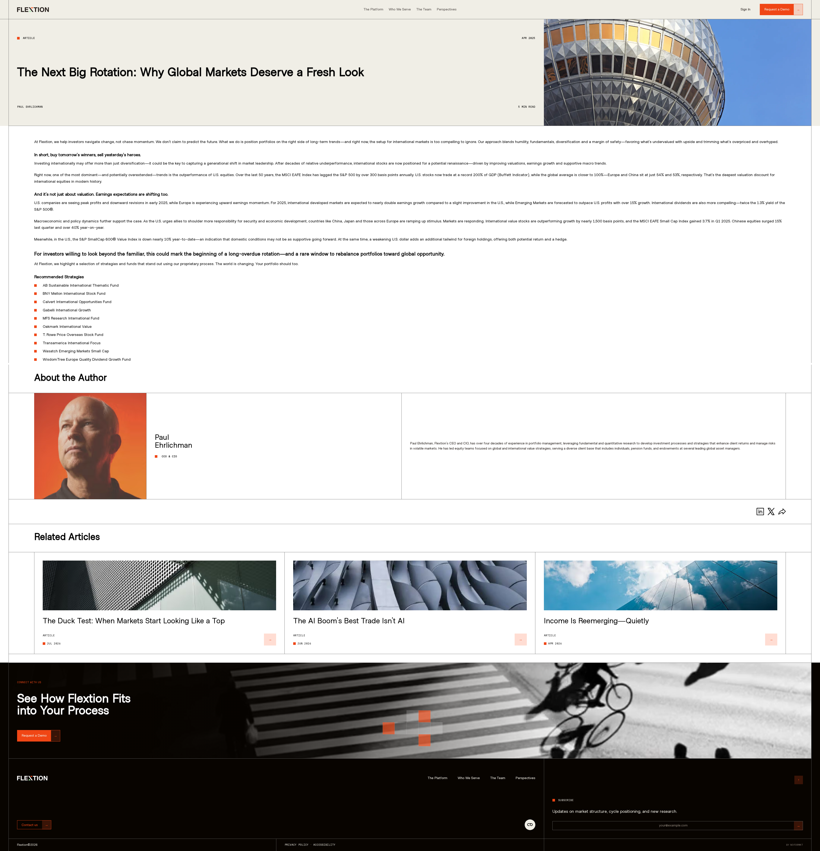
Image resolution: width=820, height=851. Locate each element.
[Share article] (782, 511)
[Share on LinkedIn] (760, 511)
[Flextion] (33, 9)
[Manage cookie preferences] (530, 824)
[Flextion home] (32, 778)
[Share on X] (771, 511)
